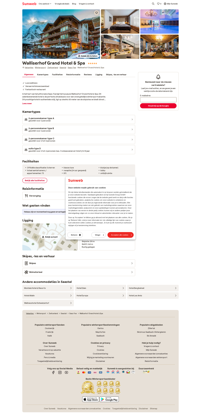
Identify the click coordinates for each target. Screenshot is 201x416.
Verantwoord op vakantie (50, 350)
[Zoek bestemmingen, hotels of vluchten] (153, 3)
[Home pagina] (29, 3)
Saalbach (100, 336)
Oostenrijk (49, 328)
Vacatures (49, 354)
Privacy (100, 346)
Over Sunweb (49, 346)
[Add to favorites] (96, 12)
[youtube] (66, 373)
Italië (49, 336)
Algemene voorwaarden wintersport (151, 357)
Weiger (97, 235)
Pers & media (49, 357)
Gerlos (100, 328)
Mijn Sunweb (151, 350)
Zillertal (151, 328)
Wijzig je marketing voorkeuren (100, 357)
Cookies (100, 350)
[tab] (28, 74)
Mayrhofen (100, 332)
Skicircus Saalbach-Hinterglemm (151, 332)
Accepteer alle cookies (119, 235)
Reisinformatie (151, 361)
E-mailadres (145, 95)
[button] (61, 34)
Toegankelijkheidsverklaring (49, 361)
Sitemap (153, 408)
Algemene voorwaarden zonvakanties (151, 354)
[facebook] (53, 373)
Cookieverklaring (100, 354)
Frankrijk (50, 332)
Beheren (74, 235)
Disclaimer (100, 361)
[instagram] (60, 373)
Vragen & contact (151, 346)
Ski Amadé (151, 336)
